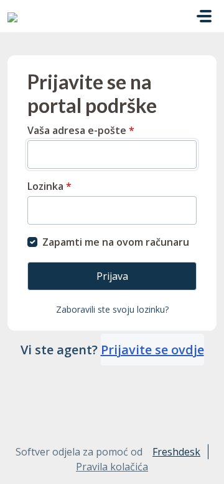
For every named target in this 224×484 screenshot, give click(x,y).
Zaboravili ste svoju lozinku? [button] (112, 309)
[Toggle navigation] (204, 16)
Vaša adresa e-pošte (80, 130)
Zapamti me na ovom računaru (115, 242)
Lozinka (49, 186)
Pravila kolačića (112, 466)
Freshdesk (176, 452)
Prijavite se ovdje (152, 349)
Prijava (112, 276)
